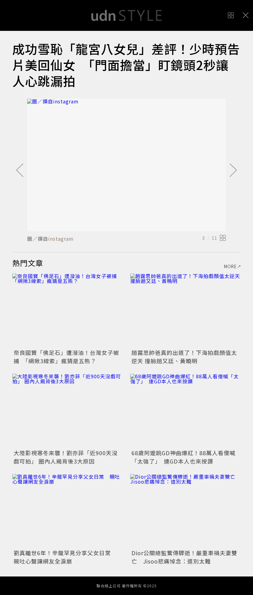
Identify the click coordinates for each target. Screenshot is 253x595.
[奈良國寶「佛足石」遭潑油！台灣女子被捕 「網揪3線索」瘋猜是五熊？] (67, 310)
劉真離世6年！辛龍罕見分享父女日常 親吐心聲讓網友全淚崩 (65, 557)
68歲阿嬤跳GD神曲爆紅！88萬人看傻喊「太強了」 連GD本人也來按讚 (183, 457)
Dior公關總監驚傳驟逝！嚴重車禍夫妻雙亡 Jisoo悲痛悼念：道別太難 (184, 557)
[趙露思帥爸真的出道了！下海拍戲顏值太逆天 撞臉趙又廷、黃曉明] (185, 310)
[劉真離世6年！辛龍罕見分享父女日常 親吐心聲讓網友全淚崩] (67, 511)
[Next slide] (233, 170)
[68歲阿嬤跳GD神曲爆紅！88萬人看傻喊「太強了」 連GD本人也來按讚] (185, 410)
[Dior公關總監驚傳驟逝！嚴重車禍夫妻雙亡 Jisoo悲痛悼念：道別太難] (185, 511)
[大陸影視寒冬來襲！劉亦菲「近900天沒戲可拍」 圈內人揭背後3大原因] (67, 410)
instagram (61, 238)
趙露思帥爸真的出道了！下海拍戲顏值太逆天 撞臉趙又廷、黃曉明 (184, 356)
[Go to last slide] (19, 170)
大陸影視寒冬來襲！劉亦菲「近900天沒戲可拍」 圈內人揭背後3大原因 (66, 457)
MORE (230, 266)
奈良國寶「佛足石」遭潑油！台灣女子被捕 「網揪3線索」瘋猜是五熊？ (66, 356)
